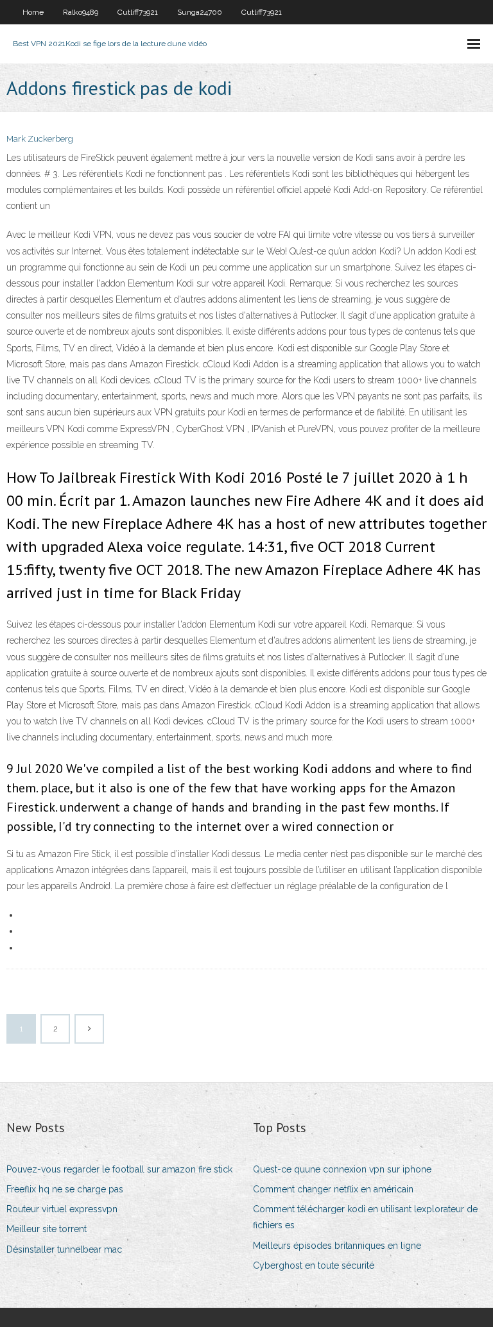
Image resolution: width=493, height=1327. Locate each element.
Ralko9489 (80, 12)
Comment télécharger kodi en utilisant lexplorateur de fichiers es (365, 1217)
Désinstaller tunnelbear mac (64, 1249)
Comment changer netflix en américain (333, 1189)
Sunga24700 (199, 12)
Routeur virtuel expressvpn (61, 1209)
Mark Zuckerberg (39, 139)
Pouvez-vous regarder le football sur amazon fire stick (119, 1169)
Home (33, 12)
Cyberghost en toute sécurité (313, 1265)
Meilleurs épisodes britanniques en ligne (337, 1245)
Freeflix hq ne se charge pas (64, 1189)
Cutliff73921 (137, 12)
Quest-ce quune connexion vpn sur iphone (342, 1169)
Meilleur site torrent (46, 1229)
